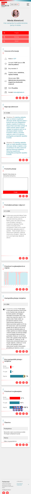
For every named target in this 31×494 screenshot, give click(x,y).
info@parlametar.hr (6, 489)
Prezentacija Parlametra (20, 484)
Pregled (17, 33)
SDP (14, 58)
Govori (16, 41)
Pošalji (15, 192)
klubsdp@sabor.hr (19, 92)
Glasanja (16, 37)
